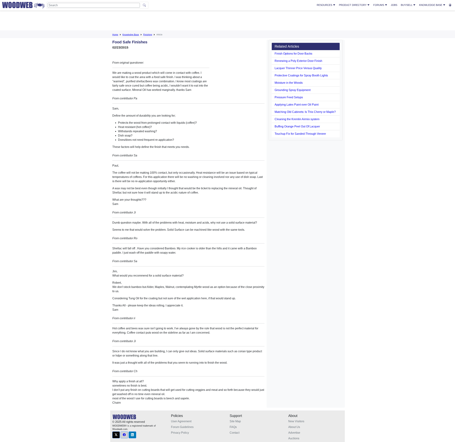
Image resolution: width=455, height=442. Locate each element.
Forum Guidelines (182, 426)
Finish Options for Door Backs (293, 53)
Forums (379, 5)
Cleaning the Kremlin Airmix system (297, 119)
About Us (294, 426)
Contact (234, 432)
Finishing (147, 34)
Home (115, 34)
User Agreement (181, 421)
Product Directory (353, 5)
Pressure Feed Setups (289, 97)
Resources (325, 5)
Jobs (394, 5)
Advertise (294, 432)
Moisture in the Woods (289, 82)
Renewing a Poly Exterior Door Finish (298, 60)
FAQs (233, 426)
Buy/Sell (407, 5)
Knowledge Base (431, 5)
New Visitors (296, 421)
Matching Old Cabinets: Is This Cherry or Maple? (305, 111)
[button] (116, 435)
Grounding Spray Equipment (293, 90)
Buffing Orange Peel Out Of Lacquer (297, 126)
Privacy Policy (180, 432)
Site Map (235, 421)
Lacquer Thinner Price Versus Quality (298, 68)
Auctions (293, 438)
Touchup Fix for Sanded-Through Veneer (300, 133)
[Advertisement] (227, 21)
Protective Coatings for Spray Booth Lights (301, 75)
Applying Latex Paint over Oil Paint (296, 104)
